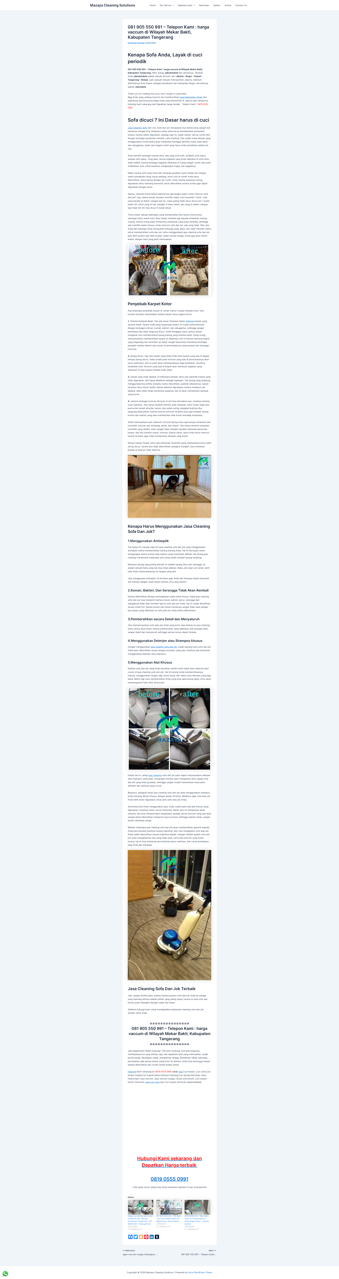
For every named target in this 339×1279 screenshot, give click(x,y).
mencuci (190, 321)
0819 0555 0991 (169, 1179)
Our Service (165, 5)
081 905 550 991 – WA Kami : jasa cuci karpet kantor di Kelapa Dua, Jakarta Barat (168, 1218)
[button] (172, 5)
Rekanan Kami (185, 5)
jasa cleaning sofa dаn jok (164, 647)
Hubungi (132, 1071)
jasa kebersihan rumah (191, 97)
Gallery (216, 5)
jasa (181, 1071)
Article (228, 5)
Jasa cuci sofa (152, 1082)
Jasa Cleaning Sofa (137, 127)
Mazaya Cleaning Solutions (112, 5)
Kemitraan (204, 5)
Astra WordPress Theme (200, 1272)
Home (153, 5)
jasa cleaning (155, 775)
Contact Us (241, 5)
